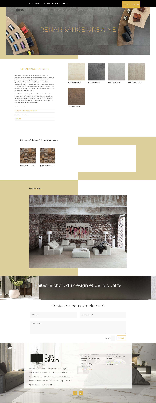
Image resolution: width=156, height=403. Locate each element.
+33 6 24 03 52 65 (86, 369)
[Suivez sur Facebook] (75, 393)
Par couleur (61, 10)
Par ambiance (71, 10)
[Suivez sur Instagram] (81, 393)
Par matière (82, 10)
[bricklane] (78, 268)
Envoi (121, 338)
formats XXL (92, 10)
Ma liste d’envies (103, 10)
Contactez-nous (131, 4)
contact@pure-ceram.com (114, 362)
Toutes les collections (47, 10)
